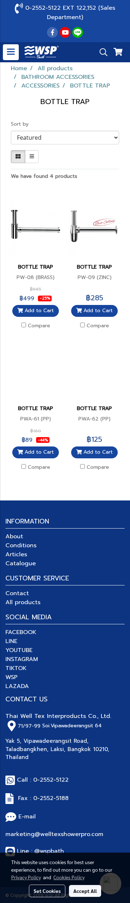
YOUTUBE (18, 650)
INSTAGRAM (21, 659)
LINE (11, 641)
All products (22, 602)
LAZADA (17, 686)
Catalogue (20, 563)
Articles (16, 554)
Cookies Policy (68, 877)
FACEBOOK (20, 632)
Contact (17, 593)
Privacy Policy (26, 877)
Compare (39, 325)
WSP (11, 677)
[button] (101, 52)
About (14, 536)
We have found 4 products (44, 176)
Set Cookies (47, 891)
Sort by (22, 124)
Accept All (85, 891)
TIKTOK (16, 668)
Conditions (20, 545)
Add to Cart (38, 310)
